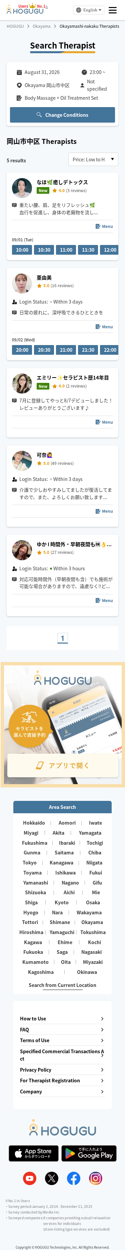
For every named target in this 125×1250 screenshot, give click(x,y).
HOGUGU (15, 26)
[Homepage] (25, 11)
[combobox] (93, 159)
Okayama (42, 26)
